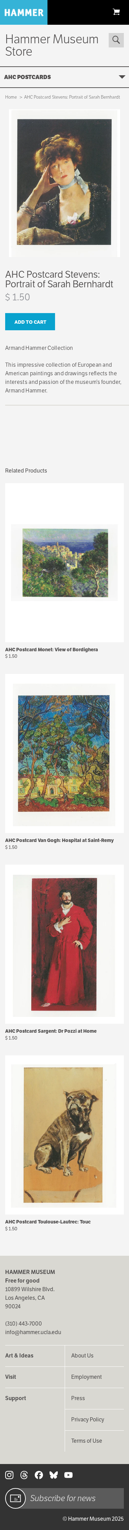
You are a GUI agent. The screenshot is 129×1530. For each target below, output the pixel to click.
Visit (10, 1377)
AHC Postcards (27, 77)
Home (11, 97)
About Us (82, 1355)
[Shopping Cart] (116, 11)
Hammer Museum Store (52, 45)
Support (15, 1398)
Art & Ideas (19, 1355)
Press (78, 1398)
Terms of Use (86, 1440)
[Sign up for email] (15, 1498)
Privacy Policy (87, 1419)
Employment (86, 1377)
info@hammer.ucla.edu (33, 1332)
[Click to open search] (116, 40)
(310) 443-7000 (23, 1323)
